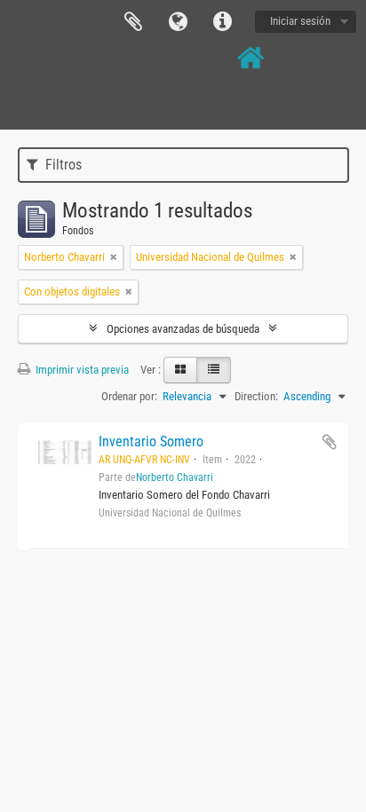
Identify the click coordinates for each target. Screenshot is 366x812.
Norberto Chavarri (174, 477)
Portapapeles (133, 22)
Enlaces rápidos (222, 22)
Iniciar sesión (300, 21)
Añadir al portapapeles (329, 442)
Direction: (256, 396)
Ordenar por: (129, 396)
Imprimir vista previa (81, 369)
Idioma (177, 22)
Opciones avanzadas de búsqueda (183, 328)
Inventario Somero (151, 441)
